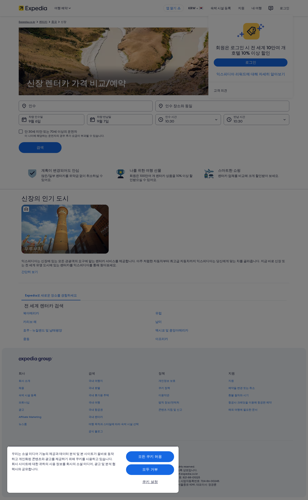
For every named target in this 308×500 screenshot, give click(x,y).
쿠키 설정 (150, 482)
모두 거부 (150, 469)
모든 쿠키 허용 (150, 456)
